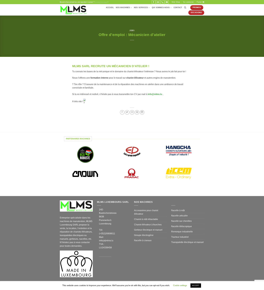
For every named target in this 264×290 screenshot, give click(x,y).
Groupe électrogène (143, 235)
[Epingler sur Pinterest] (137, 112)
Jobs (132, 30)
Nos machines (123, 7)
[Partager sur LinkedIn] (142, 112)
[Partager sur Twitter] (127, 112)
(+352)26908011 (107, 233)
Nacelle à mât (178, 210)
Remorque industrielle (182, 231)
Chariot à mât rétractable (146, 219)
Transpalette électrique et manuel (187, 242)
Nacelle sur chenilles (181, 221)
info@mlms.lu (155, 94)
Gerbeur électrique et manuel (148, 230)
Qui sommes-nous (161, 7)
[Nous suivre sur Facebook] (154, 2)
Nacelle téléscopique (181, 226)
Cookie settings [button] (180, 285)
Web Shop (176, 2)
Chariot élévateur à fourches (148, 224)
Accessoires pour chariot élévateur (146, 212)
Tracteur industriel (180, 237)
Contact (178, 7)
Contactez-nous (101, 2)
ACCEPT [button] (195, 285)
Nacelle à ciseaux (143, 240)
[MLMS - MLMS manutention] (73, 10)
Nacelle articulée (179, 215)
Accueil (110, 7)
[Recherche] (185, 7)
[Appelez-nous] (162, 2)
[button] (188, 2)
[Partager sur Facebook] (122, 112)
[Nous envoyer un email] (158, 2)
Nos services (141, 7)
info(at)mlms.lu (106, 240)
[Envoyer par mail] (132, 112)
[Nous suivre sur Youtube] (167, 2)
